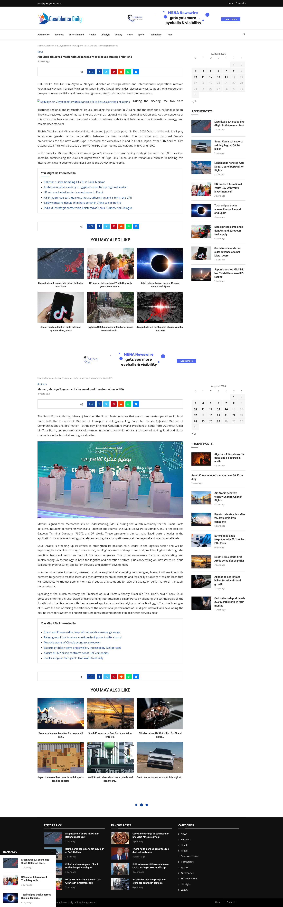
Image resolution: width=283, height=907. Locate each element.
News (130, 34)
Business (59, 34)
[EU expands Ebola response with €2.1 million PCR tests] (201, 540)
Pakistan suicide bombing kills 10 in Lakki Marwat (74, 182)
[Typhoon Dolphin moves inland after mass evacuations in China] (110, 307)
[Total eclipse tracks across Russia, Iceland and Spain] (160, 263)
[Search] (243, 34)
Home (230, 3)
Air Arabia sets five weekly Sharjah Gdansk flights (228, 496)
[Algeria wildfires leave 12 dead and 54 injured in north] (201, 459)
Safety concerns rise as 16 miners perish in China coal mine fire (82, 202)
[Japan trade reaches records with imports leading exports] (61, 757)
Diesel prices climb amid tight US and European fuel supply (228, 230)
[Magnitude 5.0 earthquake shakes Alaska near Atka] (160, 307)
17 (195, 415)
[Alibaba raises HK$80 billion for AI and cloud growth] (160, 713)
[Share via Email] (136, 71)
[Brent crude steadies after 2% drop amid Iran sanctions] (61, 713)
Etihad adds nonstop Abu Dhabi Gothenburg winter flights (229, 166)
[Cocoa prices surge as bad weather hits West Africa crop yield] (120, 838)
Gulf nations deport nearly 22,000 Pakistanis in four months (229, 602)
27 (218, 421)
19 (210, 415)
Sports (141, 34)
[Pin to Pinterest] (114, 71)
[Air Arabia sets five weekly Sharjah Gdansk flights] (201, 497)
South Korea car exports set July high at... (160, 777)
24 (195, 421)
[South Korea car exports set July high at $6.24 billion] (201, 146)
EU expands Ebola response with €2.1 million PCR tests (229, 539)
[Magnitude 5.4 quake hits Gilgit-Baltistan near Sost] (61, 263)
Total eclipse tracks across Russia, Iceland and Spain (227, 209)
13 (218, 76)
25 (203, 421)
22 (233, 415)
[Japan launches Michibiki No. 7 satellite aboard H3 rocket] (201, 274)
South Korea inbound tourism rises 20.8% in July (217, 477)
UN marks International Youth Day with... (34, 879)
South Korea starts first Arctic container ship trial (229, 558)
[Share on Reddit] (121, 71)
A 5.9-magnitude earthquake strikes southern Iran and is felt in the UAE (88, 197)
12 (210, 76)
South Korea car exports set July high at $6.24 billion (228, 145)
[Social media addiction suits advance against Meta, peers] (61, 307)
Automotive (44, 34)
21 (226, 415)
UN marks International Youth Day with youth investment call (228, 188)
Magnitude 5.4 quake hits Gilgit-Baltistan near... (35, 861)
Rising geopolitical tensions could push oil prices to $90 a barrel (83, 637)
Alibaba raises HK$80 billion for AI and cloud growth (227, 580)
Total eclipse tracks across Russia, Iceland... (36, 896)
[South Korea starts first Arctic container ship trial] (110, 713)
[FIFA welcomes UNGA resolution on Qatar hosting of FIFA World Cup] (120, 869)
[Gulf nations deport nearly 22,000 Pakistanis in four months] (201, 603)
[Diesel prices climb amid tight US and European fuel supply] (201, 231)
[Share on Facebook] (99, 71)
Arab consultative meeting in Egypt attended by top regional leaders (86, 187)
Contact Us (240, 3)
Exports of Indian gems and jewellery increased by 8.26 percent (82, 648)
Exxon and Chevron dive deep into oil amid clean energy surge (82, 632)
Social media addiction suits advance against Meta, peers (227, 252)
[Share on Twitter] (106, 71)
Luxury (118, 34)
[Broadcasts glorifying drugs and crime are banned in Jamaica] (120, 884)
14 (226, 76)
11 (203, 76)
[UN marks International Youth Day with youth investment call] (110, 263)
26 (210, 421)
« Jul (193, 101)
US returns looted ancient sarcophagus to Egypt (73, 192)
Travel (169, 34)
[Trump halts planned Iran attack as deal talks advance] (120, 853)
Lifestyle (105, 34)
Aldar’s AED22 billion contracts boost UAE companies (76, 653)
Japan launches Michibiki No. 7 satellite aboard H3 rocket (229, 273)
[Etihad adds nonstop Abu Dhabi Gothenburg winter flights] (201, 167)
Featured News (189, 856)
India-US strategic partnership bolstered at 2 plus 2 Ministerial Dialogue (88, 208)
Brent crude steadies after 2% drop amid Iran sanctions (229, 518)
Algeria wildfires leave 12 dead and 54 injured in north (229, 458)
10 (195, 76)
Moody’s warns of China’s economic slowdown (72, 642)
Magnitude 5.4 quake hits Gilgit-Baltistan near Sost (229, 123)
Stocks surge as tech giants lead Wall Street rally (73, 658)
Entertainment (76, 34)
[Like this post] (92, 71)
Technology (155, 34)
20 (218, 415)
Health (92, 34)
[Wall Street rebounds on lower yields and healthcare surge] (110, 757)
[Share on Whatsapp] (128, 71)
